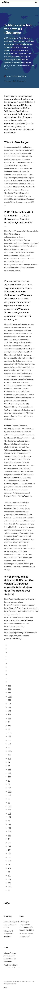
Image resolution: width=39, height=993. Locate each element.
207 (9, 850)
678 (9, 809)
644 (9, 824)
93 (9, 872)
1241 (9, 744)
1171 (9, 853)
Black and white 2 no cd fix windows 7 (11, 966)
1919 (9, 740)
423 (9, 725)
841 (9, 762)
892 (9, 714)
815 (9, 729)
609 (9, 813)
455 (9, 685)
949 (9, 769)
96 (9, 802)
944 (9, 700)
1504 (9, 751)
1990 (9, 806)
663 (9, 689)
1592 (9, 795)
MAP (5, 987)
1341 (9, 842)
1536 (9, 831)
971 (9, 780)
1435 (9, 773)
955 (9, 755)
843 (9, 692)
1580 (9, 696)
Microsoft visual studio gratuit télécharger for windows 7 (10, 957)
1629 (9, 703)
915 (9, 722)
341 (9, 766)
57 (9, 799)
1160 (9, 857)
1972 (9, 817)
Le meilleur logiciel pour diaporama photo (11, 924)
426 (9, 868)
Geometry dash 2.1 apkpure (15, 81)
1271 (9, 711)
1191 (9, 828)
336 (9, 835)
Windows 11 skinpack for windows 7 (8, 934)
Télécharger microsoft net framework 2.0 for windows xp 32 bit (27, 926)
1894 (9, 886)
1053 (9, 733)
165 (9, 784)
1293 (9, 864)
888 (9, 718)
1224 (9, 787)
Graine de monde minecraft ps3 (26, 935)
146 (9, 890)
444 (9, 777)
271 (9, 839)
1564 (9, 791)
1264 (9, 846)
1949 (9, 861)
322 (9, 883)
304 (9, 758)
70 (9, 820)
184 (9, 747)
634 (9, 707)
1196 (9, 736)
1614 (9, 879)
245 (9, 875)
